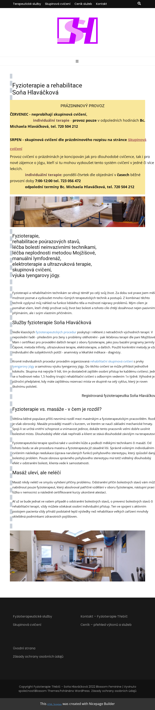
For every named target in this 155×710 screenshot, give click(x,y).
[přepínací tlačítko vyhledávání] (139, 3)
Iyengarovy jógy (23, 366)
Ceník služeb (83, 4)
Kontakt (101, 4)
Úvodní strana (24, 648)
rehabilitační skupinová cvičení (111, 361)
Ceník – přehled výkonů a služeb (106, 624)
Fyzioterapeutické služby (32, 616)
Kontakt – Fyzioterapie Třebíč (104, 616)
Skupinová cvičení (57, 4)
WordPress (82, 691)
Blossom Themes (47, 691)
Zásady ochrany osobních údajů (38, 656)
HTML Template (54, 704)
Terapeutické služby (27, 4)
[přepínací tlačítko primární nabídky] (78, 61)
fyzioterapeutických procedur (56, 332)
